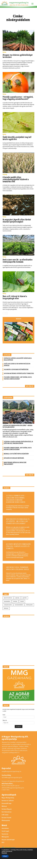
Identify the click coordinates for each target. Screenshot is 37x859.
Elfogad (5, 856)
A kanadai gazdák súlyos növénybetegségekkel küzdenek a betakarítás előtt (16, 179)
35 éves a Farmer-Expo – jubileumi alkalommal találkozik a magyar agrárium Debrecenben (16, 498)
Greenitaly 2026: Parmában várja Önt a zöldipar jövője (17, 568)
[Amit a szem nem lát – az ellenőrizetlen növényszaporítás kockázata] (18, 245)
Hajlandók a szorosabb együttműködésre (16, 369)
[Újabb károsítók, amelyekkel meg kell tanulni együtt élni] (18, 122)
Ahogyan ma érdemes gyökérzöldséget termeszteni (17, 56)
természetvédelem (19, 605)
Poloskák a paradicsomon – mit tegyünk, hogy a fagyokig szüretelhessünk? (18, 97)
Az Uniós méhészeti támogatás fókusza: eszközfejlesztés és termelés (18, 546)
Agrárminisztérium (8, 598)
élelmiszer (6, 608)
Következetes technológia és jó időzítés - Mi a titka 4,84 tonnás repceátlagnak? (18, 521)
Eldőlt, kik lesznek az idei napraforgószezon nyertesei (17, 364)
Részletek (4, 853)
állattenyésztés (29, 605)
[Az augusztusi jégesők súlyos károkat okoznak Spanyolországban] (18, 205)
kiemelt (22, 601)
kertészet (15, 601)
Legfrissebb (7, 355)
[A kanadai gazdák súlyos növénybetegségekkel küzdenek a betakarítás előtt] (18, 162)
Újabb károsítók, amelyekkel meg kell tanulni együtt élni (17, 138)
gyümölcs (25, 598)
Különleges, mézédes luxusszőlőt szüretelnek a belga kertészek (18, 359)
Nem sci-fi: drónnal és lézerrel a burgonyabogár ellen (15, 297)
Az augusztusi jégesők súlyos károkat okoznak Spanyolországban (17, 220)
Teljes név (5, 720)
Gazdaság (5, 174)
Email (4, 715)
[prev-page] (4, 313)
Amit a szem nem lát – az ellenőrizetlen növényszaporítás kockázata (18, 260)
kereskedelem (7, 601)
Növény (4, 52)
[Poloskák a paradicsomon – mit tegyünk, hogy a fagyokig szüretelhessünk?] (18, 82)
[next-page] (6, 313)
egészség (17, 598)
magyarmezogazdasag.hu (19, 2)
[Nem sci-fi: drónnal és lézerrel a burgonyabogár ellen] (18, 281)
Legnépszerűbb (8, 397)
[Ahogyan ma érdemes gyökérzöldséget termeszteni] (18, 40)
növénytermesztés (8, 605)
